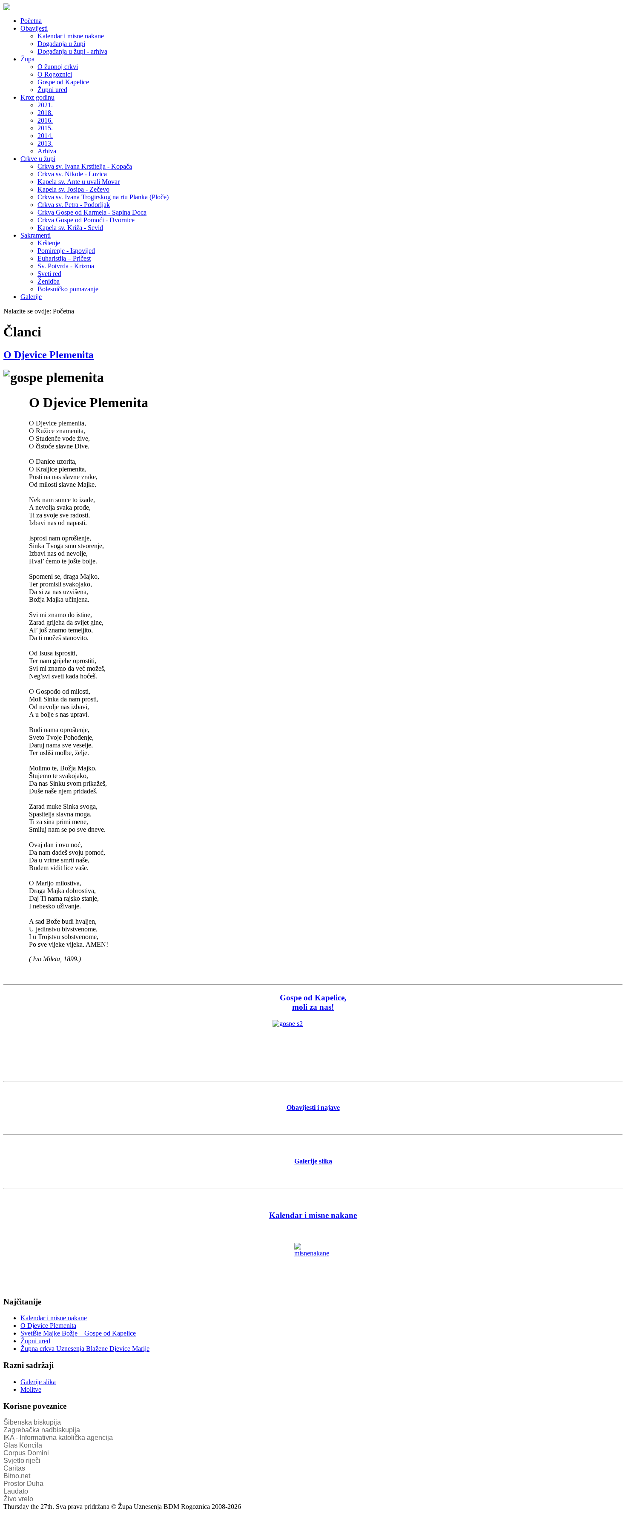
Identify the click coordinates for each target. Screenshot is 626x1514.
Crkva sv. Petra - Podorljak (73, 204)
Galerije (31, 296)
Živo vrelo (18, 1499)
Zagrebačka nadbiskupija (41, 1430)
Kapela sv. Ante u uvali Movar (78, 181)
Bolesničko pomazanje (67, 289)
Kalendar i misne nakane (70, 36)
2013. (45, 143)
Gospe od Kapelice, (313, 997)
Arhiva (46, 151)
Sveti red (49, 273)
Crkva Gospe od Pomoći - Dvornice (86, 220)
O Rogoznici (54, 74)
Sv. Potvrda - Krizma (65, 266)
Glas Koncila (22, 1445)
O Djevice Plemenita (48, 354)
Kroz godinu (37, 97)
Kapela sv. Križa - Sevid (70, 227)
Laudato (15, 1491)
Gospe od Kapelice (63, 82)
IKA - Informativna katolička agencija (58, 1437)
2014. (45, 135)
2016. (45, 120)
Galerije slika (38, 1381)
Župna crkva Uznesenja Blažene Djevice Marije (84, 1348)
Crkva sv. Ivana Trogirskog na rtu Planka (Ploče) (103, 197)
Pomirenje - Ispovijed (66, 250)
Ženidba (48, 281)
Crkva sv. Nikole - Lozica (72, 174)
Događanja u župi (61, 43)
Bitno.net (16, 1476)
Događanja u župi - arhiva (72, 51)
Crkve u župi (37, 158)
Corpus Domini (26, 1453)
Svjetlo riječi (21, 1460)
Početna (31, 20)
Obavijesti (34, 28)
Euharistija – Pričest (64, 258)
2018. (45, 112)
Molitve (30, 1389)
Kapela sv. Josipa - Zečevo (73, 189)
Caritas (14, 1468)
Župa (27, 59)
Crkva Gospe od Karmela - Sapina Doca (91, 212)
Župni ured (52, 89)
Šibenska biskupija (32, 1422)
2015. (45, 128)
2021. (45, 105)
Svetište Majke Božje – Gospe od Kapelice (78, 1333)
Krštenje (48, 243)
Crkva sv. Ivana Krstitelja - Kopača (84, 166)
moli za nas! (313, 1007)
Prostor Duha (23, 1483)
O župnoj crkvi (57, 66)
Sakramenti (35, 235)
